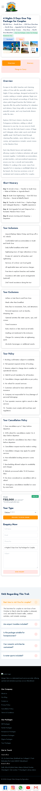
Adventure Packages (7, 735)
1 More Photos (33, 49)
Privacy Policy (5, 705)
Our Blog (4, 697)
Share (21, 39)
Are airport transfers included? (15, 624)
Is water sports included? (13, 655)
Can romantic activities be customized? (13, 645)
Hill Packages (5, 724)
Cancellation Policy (7, 709)
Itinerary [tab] (30, 63)
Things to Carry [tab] (20, 69)
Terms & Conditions (7, 712)
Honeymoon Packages (8, 732)
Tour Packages (6, 743)
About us (4, 693)
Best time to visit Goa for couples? (17, 602)
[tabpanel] (20, 284)
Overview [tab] (11, 63)
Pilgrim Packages (6, 739)
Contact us (4, 701)
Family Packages (6, 728)
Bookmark (10, 39)
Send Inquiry (19, 572)
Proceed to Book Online (20, 517)
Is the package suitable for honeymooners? (14, 634)
